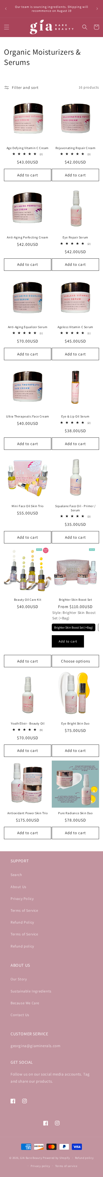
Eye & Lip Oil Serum (75, 416)
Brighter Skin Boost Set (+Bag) (73, 627)
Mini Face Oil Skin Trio (28, 506)
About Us (18, 886)
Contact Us (20, 1014)
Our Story (19, 979)
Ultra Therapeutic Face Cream (27, 416)
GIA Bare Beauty (31, 1158)
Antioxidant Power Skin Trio (27, 813)
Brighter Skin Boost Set (75, 600)
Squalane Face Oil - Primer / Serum (75, 508)
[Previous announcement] (6, 8)
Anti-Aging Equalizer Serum (28, 327)
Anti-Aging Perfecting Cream (27, 237)
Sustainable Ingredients (31, 991)
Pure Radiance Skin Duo (75, 813)
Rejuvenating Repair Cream (75, 148)
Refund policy (22, 946)
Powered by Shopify (56, 1158)
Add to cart (68, 641)
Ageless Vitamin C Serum (75, 327)
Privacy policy (40, 1166)
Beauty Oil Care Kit (27, 600)
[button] (6, 27)
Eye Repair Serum (75, 237)
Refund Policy (22, 922)
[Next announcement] (97, 8)
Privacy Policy (22, 898)
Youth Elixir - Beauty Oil (28, 723)
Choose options (75, 661)
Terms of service (66, 1166)
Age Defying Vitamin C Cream (28, 148)
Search (16, 874)
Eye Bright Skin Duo (75, 723)
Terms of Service (24, 910)
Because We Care (25, 1003)
